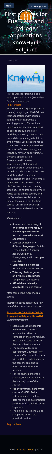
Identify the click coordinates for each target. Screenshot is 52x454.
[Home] (26, 16)
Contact (21, 449)
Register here (14, 104)
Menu (9, 6)
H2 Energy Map (38, 6)
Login (31, 449)
